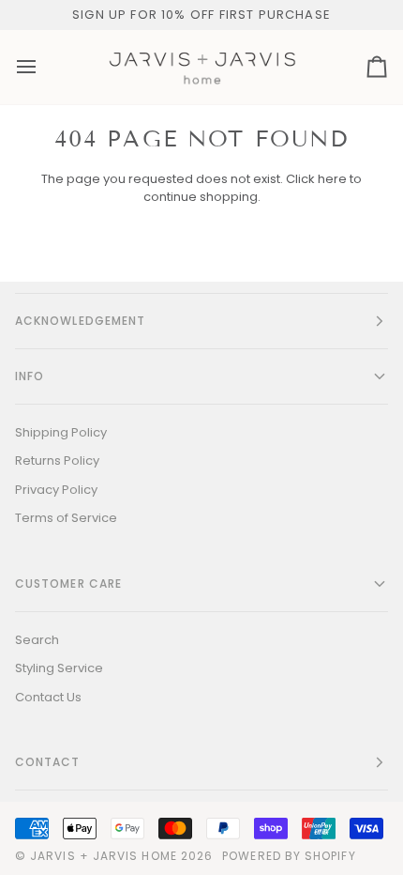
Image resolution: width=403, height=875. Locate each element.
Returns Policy (57, 460)
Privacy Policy (56, 490)
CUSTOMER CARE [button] (68, 583)
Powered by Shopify (288, 856)
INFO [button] (29, 376)
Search (37, 640)
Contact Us (48, 697)
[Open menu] (43, 67)
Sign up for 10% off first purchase (201, 14)
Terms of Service (66, 518)
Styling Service (59, 668)
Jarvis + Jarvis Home (103, 856)
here (332, 179)
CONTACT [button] (48, 762)
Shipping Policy (61, 432)
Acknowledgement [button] (80, 321)
